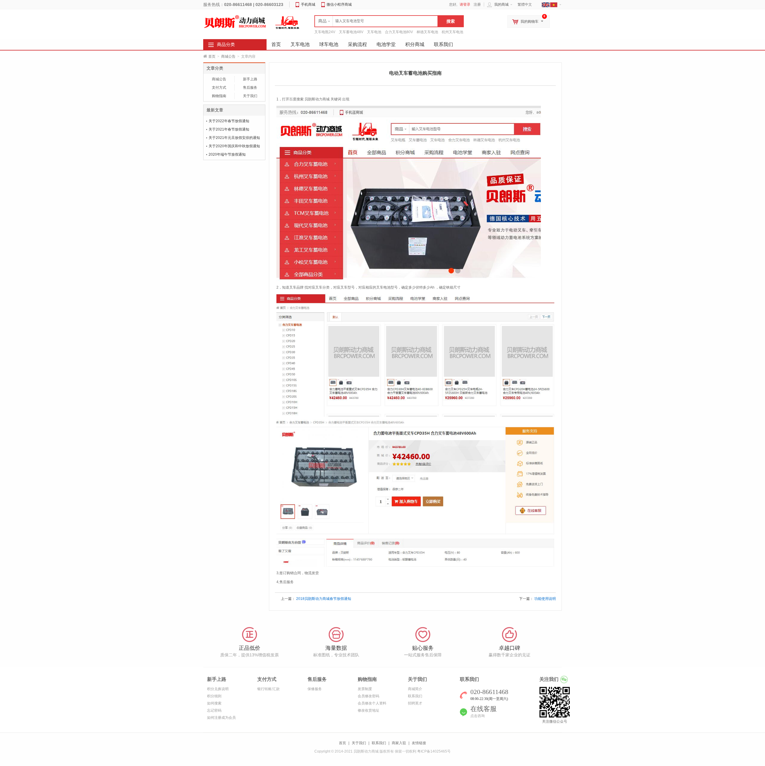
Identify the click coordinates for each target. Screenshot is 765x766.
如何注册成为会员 (221, 718)
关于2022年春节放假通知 (229, 121)
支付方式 (219, 87)
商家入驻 (399, 743)
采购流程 (357, 44)
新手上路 (250, 79)
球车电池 (328, 44)
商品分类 (226, 44)
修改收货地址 (368, 710)
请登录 (465, 4)
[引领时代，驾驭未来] (287, 22)
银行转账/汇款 (268, 689)
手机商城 (308, 4)
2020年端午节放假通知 (227, 154)
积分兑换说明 (218, 689)
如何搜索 (214, 703)
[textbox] (376, 21)
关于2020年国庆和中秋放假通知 (234, 146)
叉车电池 (374, 32)
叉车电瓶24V (324, 32)
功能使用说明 (545, 599)
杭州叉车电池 (452, 32)
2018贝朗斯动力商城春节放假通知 (323, 599)
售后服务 (250, 87)
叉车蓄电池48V (351, 32)
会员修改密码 (368, 696)
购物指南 (219, 96)
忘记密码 (214, 710)
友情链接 (419, 743)
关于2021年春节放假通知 (229, 129)
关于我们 (250, 96)
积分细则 (214, 696)
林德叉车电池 (427, 32)
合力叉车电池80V (399, 32)
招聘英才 (415, 703)
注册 (477, 4)
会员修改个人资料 (372, 703)
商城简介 (415, 689)
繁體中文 (525, 4)
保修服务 (314, 689)
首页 (211, 56)
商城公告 (228, 56)
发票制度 (365, 689)
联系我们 (443, 44)
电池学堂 (386, 44)
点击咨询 (477, 716)
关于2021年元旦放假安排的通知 (234, 138)
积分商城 (414, 44)
